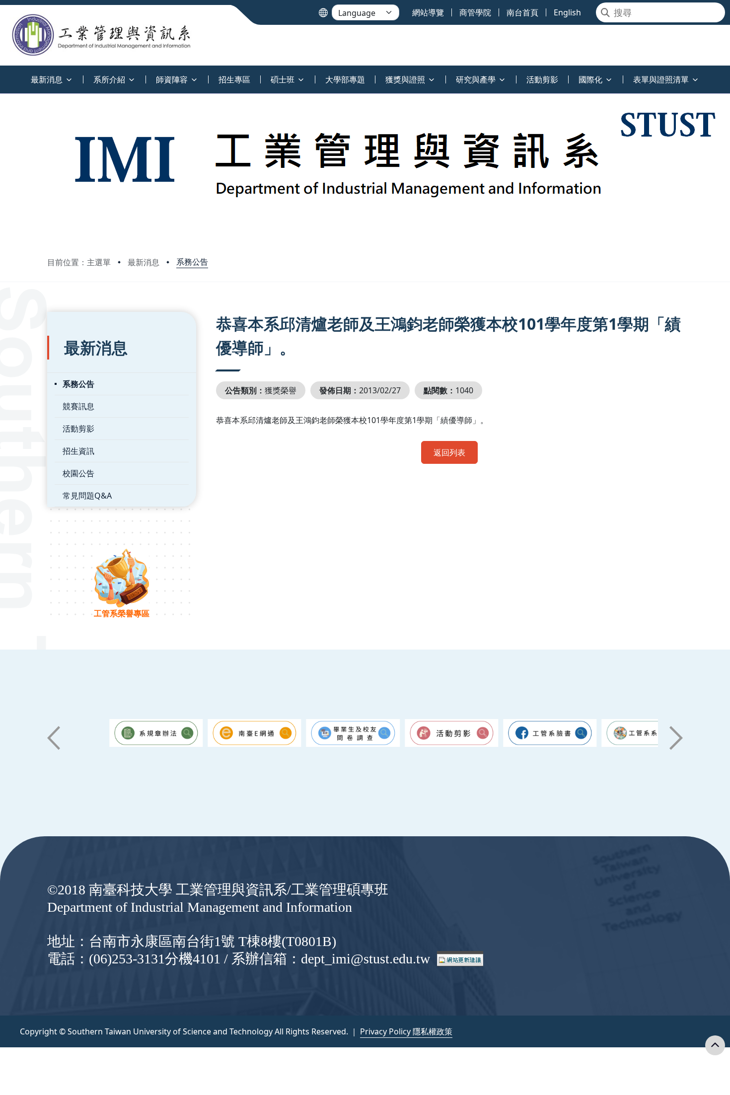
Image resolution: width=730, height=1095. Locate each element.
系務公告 (192, 261)
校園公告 (78, 473)
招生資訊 (78, 450)
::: (2, 74)
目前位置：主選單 (79, 262)
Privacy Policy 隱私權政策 (406, 1031)
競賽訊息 (78, 406)
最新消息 (143, 262)
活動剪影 (78, 428)
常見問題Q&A (87, 495)
